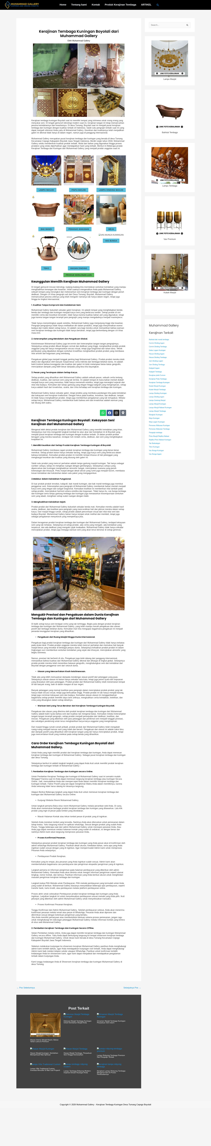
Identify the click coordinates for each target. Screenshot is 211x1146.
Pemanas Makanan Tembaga (159, 429)
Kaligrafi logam (154, 368)
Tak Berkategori (154, 443)
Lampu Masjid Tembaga (157, 411)
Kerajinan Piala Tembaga (158, 379)
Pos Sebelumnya (26, 988)
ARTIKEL (146, 4)
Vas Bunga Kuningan (156, 450)
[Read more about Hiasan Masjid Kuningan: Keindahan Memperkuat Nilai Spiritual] (42, 1048)
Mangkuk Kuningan (156, 415)
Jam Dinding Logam (156, 361)
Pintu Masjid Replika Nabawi (159, 436)
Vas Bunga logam (155, 454)
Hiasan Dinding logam (156, 354)
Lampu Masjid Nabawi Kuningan (160, 407)
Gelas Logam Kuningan (157, 350)
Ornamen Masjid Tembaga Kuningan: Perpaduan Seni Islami (111, 1022)
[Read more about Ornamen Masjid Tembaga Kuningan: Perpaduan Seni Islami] (112, 1015)
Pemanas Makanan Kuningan (159, 425)
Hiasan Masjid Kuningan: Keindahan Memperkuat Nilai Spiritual (44, 1054)
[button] (157, 4)
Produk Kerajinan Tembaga (120, 4)
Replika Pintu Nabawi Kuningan (160, 440)
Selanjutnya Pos (132, 988)
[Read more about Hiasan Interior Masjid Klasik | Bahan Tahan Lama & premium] (45, 1025)
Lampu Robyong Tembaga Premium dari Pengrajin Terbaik (111, 1056)
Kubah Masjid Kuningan (157, 386)
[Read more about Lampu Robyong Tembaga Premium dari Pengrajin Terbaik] (112, 1050)
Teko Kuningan (154, 447)
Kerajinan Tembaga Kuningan (159, 382)
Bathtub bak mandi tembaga (159, 339)
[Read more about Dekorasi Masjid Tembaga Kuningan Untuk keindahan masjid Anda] (79, 1015)
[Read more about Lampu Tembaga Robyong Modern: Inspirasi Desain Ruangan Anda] (79, 1065)
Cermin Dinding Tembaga (158, 347)
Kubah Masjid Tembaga (157, 389)
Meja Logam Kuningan (157, 422)
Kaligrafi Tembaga (155, 372)
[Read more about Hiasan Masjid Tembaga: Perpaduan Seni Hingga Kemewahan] (75, 1048)
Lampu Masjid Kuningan (157, 404)
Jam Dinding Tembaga (157, 365)
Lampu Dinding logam (156, 397)
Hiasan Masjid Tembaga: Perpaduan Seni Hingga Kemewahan (78, 1054)
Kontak (96, 4)
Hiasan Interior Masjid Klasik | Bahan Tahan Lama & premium (44, 1040)
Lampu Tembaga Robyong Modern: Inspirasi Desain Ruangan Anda (77, 1072)
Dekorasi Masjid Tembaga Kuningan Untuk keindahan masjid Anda (77, 1022)
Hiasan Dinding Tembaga (158, 357)
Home (63, 4)
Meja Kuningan (154, 418)
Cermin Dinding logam (156, 343)
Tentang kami (79, 4)
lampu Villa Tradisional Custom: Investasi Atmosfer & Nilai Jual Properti (45, 1069)
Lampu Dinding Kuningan (158, 393)
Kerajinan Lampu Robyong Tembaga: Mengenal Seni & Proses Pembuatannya (111, 1072)
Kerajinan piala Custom (157, 375)
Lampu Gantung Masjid (157, 400)
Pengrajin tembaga (155, 432)
